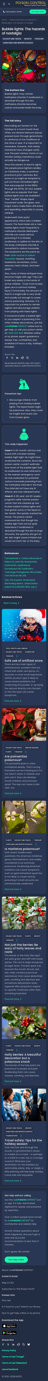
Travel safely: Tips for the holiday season (23, 1142)
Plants (9, 752)
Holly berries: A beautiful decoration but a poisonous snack (23, 1058)
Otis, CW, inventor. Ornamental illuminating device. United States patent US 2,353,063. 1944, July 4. (21, 583)
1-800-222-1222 (15, 333)
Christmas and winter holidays (18, 43)
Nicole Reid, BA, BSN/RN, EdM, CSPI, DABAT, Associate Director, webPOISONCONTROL (23, 364)
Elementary (30, 652)
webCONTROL (16, 326)
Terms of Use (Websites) (14, 1362)
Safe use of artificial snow (24, 661)
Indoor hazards (32, 748)
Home (4, 20)
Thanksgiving (12, 1136)
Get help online (37, 11)
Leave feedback (10, 1369)
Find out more (12, 700)
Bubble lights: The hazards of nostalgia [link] (17, 23)
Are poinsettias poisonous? (16, 758)
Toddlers (39, 39)
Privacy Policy (9, 1350)
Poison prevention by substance (23, 20)
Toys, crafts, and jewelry (17, 648)
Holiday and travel (12, 39)
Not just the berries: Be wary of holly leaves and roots (23, 948)
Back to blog (10, 603)
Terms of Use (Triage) (13, 1356)
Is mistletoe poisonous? (22, 849)
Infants (27, 39)
